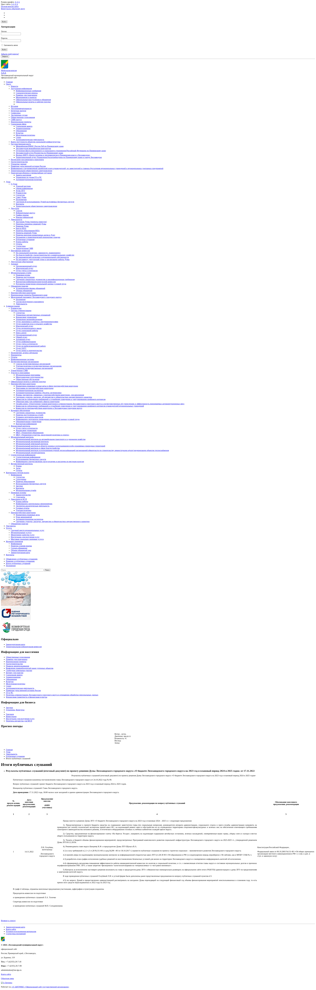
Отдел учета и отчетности (27, 271)
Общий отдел (21, 337)
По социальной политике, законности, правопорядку (38, 253)
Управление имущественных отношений (33, 315)
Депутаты (15, 208)
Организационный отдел (26, 266)
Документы (11, 526)
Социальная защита (24, 126)
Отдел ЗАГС (21, 348)
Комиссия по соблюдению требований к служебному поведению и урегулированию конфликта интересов (61, 399)
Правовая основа (23, 275)
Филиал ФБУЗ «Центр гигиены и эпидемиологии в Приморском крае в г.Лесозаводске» (53, 155)
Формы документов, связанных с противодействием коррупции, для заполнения (50, 395)
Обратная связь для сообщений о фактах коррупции (37, 402)
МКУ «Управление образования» (30, 433)
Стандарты (20, 497)
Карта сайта (11, 929)
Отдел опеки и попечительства (29, 350)
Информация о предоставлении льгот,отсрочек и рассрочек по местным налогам (50, 461)
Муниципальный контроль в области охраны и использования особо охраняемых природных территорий (60, 446)
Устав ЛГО (20, 191)
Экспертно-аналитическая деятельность (32, 506)
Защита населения (23, 175)
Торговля (10, 714)
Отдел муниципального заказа (28, 328)
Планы (19, 466)
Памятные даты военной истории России (28, 166)
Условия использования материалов (21, 931)
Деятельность (16, 219)
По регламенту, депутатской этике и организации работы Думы (42, 259)
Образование (21, 131)
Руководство (21, 193)
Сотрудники (21, 479)
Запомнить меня (11, 45)
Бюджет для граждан (14, 673)
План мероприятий (24, 517)
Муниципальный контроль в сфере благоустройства (38, 448)
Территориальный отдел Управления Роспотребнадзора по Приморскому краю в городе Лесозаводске (59, 157)
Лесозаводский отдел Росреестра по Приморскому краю (39, 153)
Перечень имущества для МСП (19, 721)
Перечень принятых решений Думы (31, 224)
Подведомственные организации (25, 362)
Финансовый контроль (20, 426)
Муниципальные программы (28, 375)
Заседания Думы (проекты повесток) (31, 222)
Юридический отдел (24, 268)
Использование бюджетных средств (31, 459)
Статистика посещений (16, 934)
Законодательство (23, 495)
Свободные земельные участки (19, 670)
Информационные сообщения (28, 91)
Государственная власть (21, 144)
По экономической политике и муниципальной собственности (42, 257)
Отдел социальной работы (27, 330)
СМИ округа (16, 120)
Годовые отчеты (22, 508)
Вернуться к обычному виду (13, 9)
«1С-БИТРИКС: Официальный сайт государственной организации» (40, 987)
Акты (18, 468)
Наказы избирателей (24, 217)
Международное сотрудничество (29, 377)
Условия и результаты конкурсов (29, 417)
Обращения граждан (19, 286)
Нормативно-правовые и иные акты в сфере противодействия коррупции (47, 386)
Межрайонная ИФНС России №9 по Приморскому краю (40, 146)
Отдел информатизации (26, 342)
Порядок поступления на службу (29, 415)
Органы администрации (21, 310)
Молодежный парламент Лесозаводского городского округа (36, 297)
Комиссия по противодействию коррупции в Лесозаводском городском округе (49, 408)
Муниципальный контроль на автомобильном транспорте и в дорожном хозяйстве (51, 439)
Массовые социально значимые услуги (27, 539)
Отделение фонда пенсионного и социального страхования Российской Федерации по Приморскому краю (61, 151)
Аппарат (14, 264)
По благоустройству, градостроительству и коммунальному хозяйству (45, 255)
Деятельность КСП (19, 499)
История (14, 106)
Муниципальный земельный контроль (32, 444)
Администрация (13, 306)
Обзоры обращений (24, 291)
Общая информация (24, 188)
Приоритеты (16, 355)
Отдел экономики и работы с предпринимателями (37, 322)
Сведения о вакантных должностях (31, 413)
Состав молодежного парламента (30, 302)
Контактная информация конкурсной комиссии (36, 282)
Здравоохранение (23, 128)
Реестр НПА (21, 228)
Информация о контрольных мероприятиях (34, 504)
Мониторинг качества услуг (23, 535)
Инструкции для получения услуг (25, 537)
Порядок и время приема (21, 546)
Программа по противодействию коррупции (34, 388)
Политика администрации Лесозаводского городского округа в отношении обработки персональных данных (52, 695)
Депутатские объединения (22, 262)
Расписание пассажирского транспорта (27, 160)
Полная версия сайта (10, 6)
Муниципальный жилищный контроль (32, 441)
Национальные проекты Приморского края (29, 295)
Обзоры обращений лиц (21, 550)
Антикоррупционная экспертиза (29, 390)
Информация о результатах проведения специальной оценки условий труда (47, 419)
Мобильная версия (9, 70)
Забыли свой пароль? (10, 54)
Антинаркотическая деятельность (30, 140)
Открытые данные (18, 164)
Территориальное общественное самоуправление (31, 171)
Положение (21, 299)
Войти (4, 22)
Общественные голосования (23, 117)
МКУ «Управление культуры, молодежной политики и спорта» (42, 435)
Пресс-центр (21, 333)
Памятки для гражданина (26, 95)
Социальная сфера (18, 124)
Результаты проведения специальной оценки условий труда (41, 284)
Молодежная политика (25, 135)
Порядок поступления (25, 277)
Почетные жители (18, 111)
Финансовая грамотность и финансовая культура (26, 697)
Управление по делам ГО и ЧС (29, 177)
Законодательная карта (20, 552)
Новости (14, 86)
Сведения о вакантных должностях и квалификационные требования (45, 279)
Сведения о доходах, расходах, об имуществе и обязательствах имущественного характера (54, 397)
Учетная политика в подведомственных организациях (39, 366)
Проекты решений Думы (26, 233)
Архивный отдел (23, 339)
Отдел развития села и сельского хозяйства (34, 324)
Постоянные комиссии (20, 251)
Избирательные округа (25, 213)
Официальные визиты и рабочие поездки (33, 102)
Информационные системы (22, 359)
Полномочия (21, 199)
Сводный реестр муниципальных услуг (27, 530)
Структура (20, 195)
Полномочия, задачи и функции (24, 353)
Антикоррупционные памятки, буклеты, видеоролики (38, 393)
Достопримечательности (21, 108)
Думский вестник (23, 186)
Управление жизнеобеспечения (29, 319)
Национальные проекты (21, 122)
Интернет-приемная (14, 541)
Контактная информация (26, 424)
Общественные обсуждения (27, 379)
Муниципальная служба (21, 273)
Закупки (19, 486)
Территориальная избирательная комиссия (24, 647)
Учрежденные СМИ (19, 370)
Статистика (21, 246)
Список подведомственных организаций (33, 364)
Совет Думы (21, 197)
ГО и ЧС (9, 693)
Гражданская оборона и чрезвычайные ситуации (31, 173)
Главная (9, 82)
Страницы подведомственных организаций (34, 368)
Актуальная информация (21, 88)
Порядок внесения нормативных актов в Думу (35, 235)
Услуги (9, 528)
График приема (22, 215)
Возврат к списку (8, 921)
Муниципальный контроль (22, 437)
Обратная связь (7, 978)
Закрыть (5, 56)
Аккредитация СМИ (24, 248)
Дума (8, 182)
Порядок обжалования (25, 481)
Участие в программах (20, 373)
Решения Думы (22, 226)
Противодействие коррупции (23, 293)
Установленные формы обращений (30, 288)
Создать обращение (19, 548)
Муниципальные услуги (21, 533)
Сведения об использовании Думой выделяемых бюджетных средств (45, 202)
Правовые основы (18, 493)
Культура (19, 133)
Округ (8, 84)
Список (19, 211)
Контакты (20, 204)
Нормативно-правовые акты (28, 515)
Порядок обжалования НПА (28, 231)
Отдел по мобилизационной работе (31, 346)
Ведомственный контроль (22, 464)
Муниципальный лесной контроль (30, 453)
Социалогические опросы (27, 93)
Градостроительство (19, 162)
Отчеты (19, 244)
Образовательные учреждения (28, 421)
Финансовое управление (26, 317)
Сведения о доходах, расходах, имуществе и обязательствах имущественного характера (52, 521)
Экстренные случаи (19, 115)
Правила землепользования (17, 666)
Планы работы (22, 242)
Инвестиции (11, 716)
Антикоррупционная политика (29, 179)
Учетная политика (23, 510)
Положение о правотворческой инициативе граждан (38, 237)
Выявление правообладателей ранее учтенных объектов (29, 668)
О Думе (14, 184)
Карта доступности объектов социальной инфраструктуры (35, 142)
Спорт (18, 137)
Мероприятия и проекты (26, 97)
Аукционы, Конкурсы (15, 710)
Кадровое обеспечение (20, 410)
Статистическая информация (23, 455)
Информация (16, 475)
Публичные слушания (25, 239)
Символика (15, 113)
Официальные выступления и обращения (33, 100)
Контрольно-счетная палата (17, 473)
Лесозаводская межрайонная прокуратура (33, 148)
